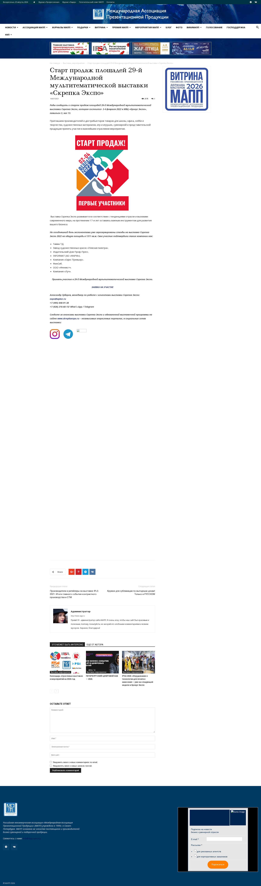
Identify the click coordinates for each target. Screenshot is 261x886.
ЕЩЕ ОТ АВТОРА (95, 644)
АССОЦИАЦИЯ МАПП (34, 27)
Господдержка (236, 27)
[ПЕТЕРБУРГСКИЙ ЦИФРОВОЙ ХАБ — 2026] (102, 662)
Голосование (214, 27)
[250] (151, 48)
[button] (257, 27)
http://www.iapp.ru (78, 616)
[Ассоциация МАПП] (130, 14)
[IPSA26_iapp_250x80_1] (70, 48)
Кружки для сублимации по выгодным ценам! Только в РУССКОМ (131, 592)
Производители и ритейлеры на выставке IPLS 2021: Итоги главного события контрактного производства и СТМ (74, 594)
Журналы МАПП (61, 27)
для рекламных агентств (209, 851)
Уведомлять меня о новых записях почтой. (72, 766)
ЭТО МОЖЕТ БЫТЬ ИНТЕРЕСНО (67, 644)
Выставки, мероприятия (74, 63)
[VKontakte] (255, 2)
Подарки (82, 27)
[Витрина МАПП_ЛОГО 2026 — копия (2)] (186, 89)
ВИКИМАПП (193, 27)
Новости (10, 27)
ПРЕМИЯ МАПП (120, 27)
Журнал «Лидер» (69, 2)
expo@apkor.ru (58, 298)
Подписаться (217, 864)
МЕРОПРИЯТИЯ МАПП (147, 27)
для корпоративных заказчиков (212, 856)
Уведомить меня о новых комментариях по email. (75, 762)
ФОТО (179, 27)
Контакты (110, 2)
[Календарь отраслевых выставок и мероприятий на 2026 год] (66, 662)
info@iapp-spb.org (32, 838)
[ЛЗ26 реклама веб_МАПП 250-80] (191, 48)
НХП (7, 34)
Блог (169, 27)
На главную (55, 63)
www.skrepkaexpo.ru (68, 318)
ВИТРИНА (100, 27)
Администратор (80, 611)
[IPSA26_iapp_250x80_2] (110, 48)
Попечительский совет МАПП (91, 2)
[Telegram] (250, 2)
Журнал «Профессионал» (49, 2)
